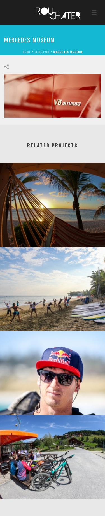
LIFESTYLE (42, 52)
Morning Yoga (52, 316)
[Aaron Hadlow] (52, 354)
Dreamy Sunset (52, 232)
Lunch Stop (53, 484)
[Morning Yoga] (52, 270)
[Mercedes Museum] (52, 95)
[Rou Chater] (52, 12)
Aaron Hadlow (52, 400)
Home (27, 52)
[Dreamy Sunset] (52, 186)
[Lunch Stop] (52, 438)
